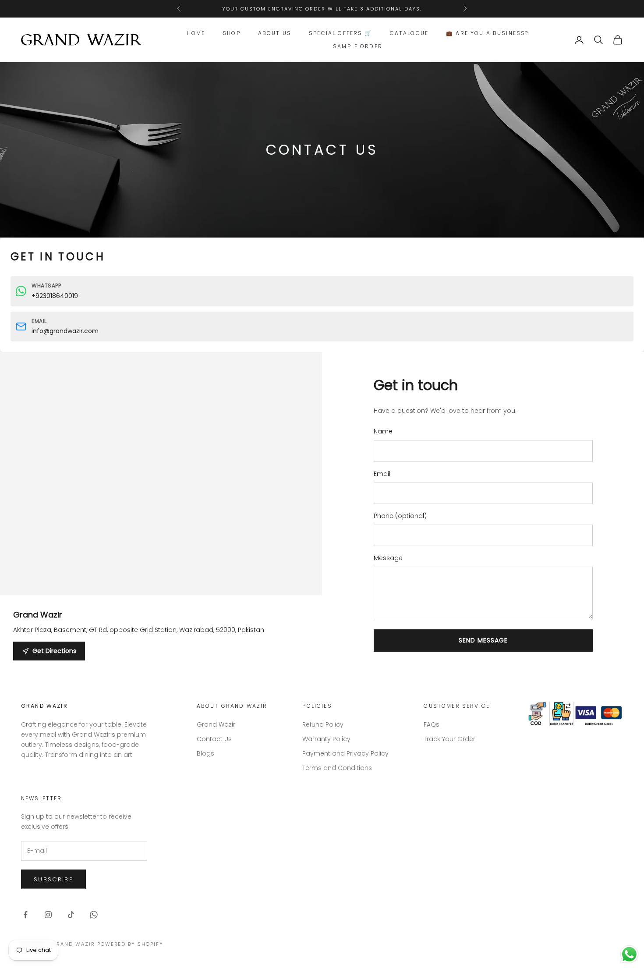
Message (388, 558)
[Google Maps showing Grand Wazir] (161, 513)
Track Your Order (449, 739)
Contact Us (214, 739)
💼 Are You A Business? (487, 33)
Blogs (205, 753)
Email (382, 473)
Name (383, 431)
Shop (232, 33)
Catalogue (409, 33)
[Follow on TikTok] (71, 914)
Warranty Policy (326, 739)
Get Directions (54, 650)
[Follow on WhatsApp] (93, 914)
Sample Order (357, 46)
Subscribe (53, 879)
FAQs (431, 724)
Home (196, 33)
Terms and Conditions (337, 767)
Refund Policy (322, 724)
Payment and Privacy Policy (345, 753)
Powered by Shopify (130, 944)
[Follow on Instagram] (48, 914)
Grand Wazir (216, 724)
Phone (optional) (400, 515)
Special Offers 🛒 (340, 33)
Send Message (483, 640)
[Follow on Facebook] (25, 914)
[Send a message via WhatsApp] (629, 954)
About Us (274, 33)
